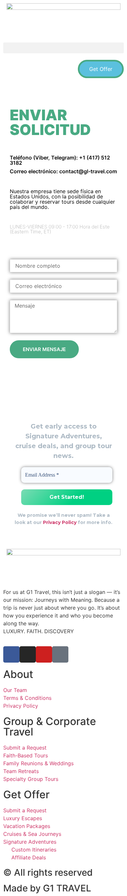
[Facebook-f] (15, 246)
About (18, 674)
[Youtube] (32, 246)
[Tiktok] (66, 246)
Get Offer (26, 794)
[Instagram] (49, 246)
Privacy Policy (60, 522)
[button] (63, 47)
